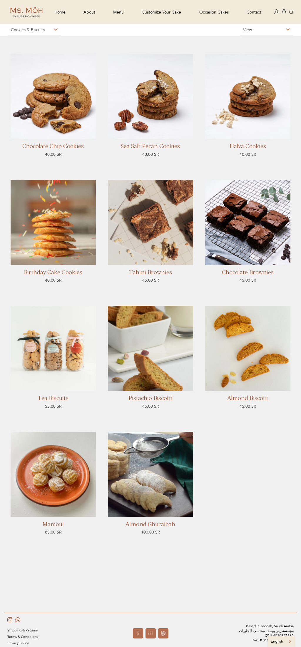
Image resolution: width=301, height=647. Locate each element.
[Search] (291, 12)
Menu (118, 12)
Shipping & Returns (22, 630)
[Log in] (276, 11)
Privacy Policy (18, 643)
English (277, 641)
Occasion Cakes (214, 12)
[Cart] (284, 11)
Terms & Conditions (22, 636)
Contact (254, 12)
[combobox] (281, 641)
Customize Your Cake (161, 12)
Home (60, 12)
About (89, 12)
